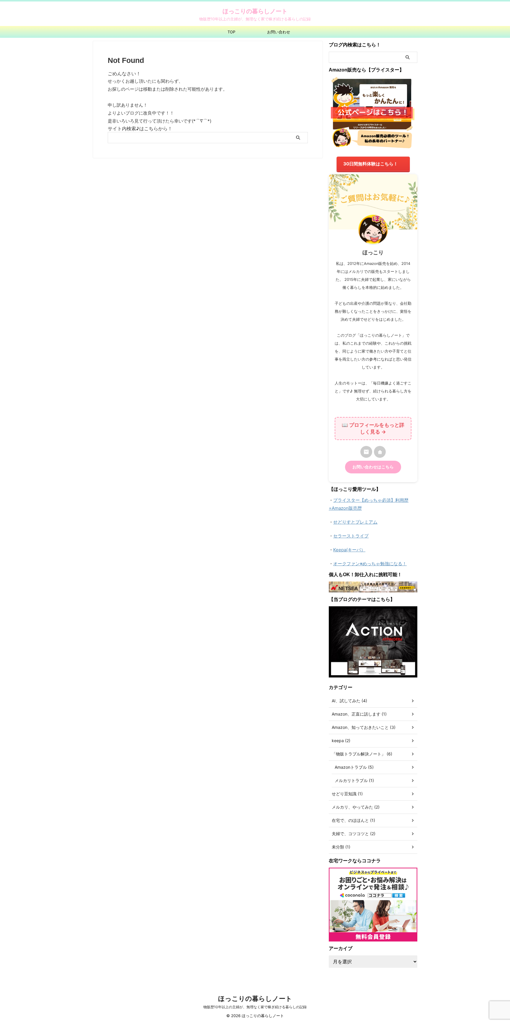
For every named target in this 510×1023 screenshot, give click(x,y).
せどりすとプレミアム (355, 522)
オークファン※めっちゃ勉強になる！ (370, 563)
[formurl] (366, 452)
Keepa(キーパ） (349, 550)
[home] (380, 452)
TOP (231, 32)
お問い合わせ (278, 32)
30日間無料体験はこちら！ (370, 164)
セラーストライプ (351, 536)
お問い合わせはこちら (373, 467)
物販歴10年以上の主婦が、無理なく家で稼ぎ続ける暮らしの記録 (255, 1007)
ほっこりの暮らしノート (255, 11)
